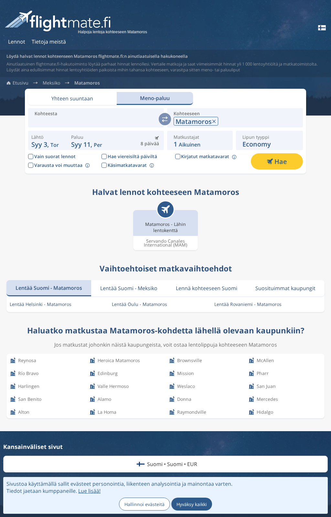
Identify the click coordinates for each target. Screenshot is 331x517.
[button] (86, 140)
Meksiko (51, 83)
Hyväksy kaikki (191, 504)
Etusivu (20, 83)
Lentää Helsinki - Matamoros (40, 304)
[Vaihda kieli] (321, 27)
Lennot (16, 41)
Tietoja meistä (49, 41)
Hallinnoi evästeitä (144, 504)
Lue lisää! (89, 490)
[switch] (165, 119)
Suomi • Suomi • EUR (172, 464)
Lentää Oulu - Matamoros (139, 304)
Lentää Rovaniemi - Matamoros (248, 304)
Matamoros (87, 83)
